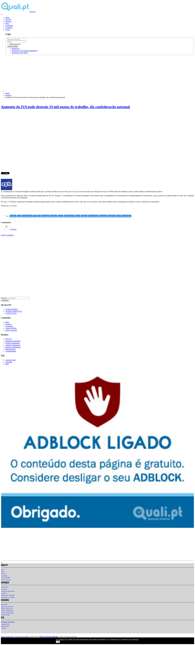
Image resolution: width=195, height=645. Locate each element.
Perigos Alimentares (12, 343)
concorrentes (93, 216)
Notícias (8, 21)
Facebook (13, 229)
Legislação (9, 26)
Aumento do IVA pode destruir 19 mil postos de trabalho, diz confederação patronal (65, 107)
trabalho (53, 216)
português (45, 216)
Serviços (8, 19)
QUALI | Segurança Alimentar (49, 636)
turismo (13, 216)
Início (7, 17)
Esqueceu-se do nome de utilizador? (24, 51)
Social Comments (7, 235)
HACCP (8, 339)
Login (7, 30)
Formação (4, 589)
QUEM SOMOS (11, 309)
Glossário (8, 362)
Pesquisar (5, 300)
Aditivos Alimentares (12, 345)
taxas (77, 216)
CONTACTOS (10, 313)
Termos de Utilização (7, 636)
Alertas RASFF (11, 328)
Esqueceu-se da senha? (20, 53)
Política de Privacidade (22, 636)
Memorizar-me (14, 44)
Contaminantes (10, 351)
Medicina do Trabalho (8, 595)
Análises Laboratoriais (8, 591)
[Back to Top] (2, 562)
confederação (27, 216)
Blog (7, 23)
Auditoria (4, 593)
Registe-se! (16, 49)
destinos (84, 216)
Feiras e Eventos (11, 330)
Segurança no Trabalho (8, 597)
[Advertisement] (68, 73)
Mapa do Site (5, 626)
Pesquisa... (4, 298)
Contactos (9, 28)
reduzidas (103, 216)
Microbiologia (10, 349)
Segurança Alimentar (12, 341)
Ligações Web (10, 360)
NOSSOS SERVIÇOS (13, 311)
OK (58, 642)
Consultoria (4, 587)
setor (19, 216)
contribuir (111, 216)
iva (35, 216)
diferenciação (69, 216)
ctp (39, 216)
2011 (118, 216)
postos (60, 216)
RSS (7, 364)
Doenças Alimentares (13, 347)
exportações (126, 216)
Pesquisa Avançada (8, 622)
